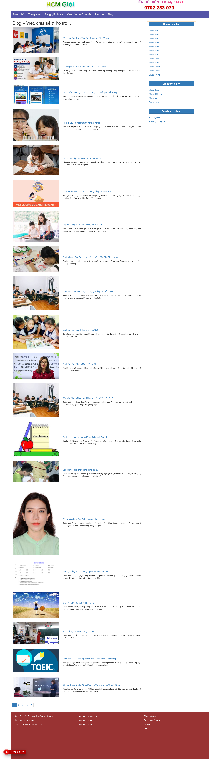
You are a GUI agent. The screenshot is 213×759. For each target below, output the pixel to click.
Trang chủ (18, 14)
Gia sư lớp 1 (154, 30)
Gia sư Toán (154, 89)
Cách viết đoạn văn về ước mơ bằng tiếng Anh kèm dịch (87, 191)
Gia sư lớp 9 (154, 62)
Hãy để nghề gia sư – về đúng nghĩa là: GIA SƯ (83, 224)
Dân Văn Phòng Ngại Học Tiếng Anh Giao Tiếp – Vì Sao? (88, 398)
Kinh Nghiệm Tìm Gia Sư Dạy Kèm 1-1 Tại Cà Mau (85, 66)
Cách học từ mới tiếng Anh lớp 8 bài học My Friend (85, 437)
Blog (110, 14)
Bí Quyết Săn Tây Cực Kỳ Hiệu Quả (78, 602)
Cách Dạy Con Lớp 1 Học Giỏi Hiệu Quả (80, 329)
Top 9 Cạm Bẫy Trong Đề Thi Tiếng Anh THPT (83, 158)
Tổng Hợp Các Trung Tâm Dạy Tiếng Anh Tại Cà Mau (86, 38)
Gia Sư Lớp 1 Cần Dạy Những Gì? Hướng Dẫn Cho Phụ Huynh (90, 257)
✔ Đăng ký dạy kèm (157, 121)
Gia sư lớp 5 (154, 46)
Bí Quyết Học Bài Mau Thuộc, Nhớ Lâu (80, 631)
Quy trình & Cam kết (79, 14)
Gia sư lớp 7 (154, 54)
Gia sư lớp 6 (154, 50)
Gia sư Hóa (154, 102)
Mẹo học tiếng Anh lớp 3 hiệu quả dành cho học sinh (85, 571)
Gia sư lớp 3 (154, 38)
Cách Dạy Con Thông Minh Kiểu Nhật (79, 364)
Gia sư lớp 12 (154, 74)
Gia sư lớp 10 (154, 66)
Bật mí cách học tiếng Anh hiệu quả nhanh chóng (84, 519)
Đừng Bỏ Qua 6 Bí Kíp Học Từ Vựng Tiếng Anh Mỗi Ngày (88, 291)
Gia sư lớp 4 (154, 42)
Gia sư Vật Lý (154, 98)
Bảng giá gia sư (54, 14)
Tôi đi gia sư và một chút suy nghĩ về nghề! (81, 122)
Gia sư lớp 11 (154, 70)
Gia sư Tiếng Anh (156, 94)
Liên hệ (99, 14)
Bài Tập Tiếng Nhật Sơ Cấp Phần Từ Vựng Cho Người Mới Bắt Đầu (92, 684)
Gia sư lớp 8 (154, 58)
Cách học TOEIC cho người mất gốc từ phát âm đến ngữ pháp (89, 658)
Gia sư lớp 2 (154, 34)
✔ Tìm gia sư (154, 117)
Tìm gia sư (34, 14)
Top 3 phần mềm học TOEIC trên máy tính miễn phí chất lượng (90, 92)
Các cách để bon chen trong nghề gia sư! (80, 469)
